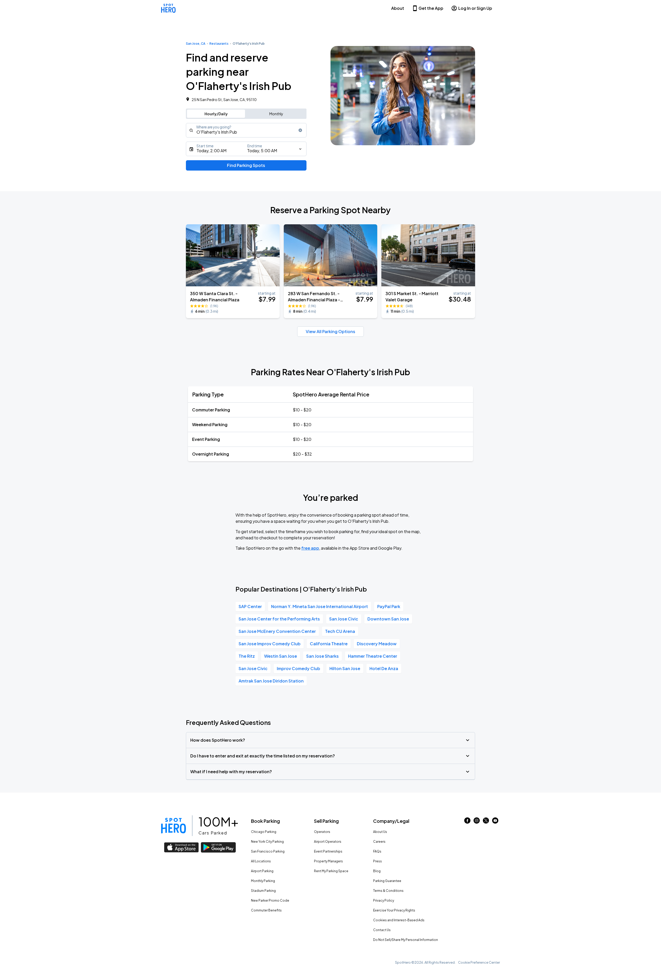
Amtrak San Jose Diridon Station (271, 681)
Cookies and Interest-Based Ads (398, 920)
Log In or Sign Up (475, 8)
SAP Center (250, 606)
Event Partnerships (328, 851)
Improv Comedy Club (298, 668)
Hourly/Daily (216, 113)
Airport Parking (262, 871)
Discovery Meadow (377, 643)
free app (310, 548)
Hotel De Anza (383, 668)
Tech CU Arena (340, 631)
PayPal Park (388, 606)
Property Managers (328, 861)
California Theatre (329, 643)
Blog (377, 871)
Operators (322, 832)
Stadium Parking (263, 891)
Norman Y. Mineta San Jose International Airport (319, 606)
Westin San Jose (280, 656)
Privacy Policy (383, 900)
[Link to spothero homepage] (173, 825)
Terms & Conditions (388, 891)
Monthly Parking (263, 881)
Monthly (276, 113)
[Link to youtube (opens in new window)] (495, 822)
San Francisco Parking (268, 851)
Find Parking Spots (246, 165)
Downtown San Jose (388, 619)
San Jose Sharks (322, 656)
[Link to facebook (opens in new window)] (467, 822)
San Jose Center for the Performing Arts (279, 619)
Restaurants (219, 43)
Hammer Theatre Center (372, 656)
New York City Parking (267, 841)
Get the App (431, 8)
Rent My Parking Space (331, 871)
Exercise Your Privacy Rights (394, 910)
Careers (379, 841)
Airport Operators (327, 841)
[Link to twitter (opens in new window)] (486, 822)
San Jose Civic (343, 619)
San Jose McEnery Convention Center (277, 631)
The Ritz (247, 656)
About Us (380, 832)
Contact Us (382, 930)
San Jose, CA (195, 43)
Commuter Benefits (266, 910)
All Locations (261, 861)
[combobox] (246, 130)
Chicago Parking (263, 832)
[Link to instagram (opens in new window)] (477, 822)
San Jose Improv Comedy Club (270, 643)
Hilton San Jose (344, 668)
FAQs (377, 851)
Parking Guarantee (387, 881)
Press (377, 861)
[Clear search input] (300, 130)
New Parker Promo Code (270, 900)
